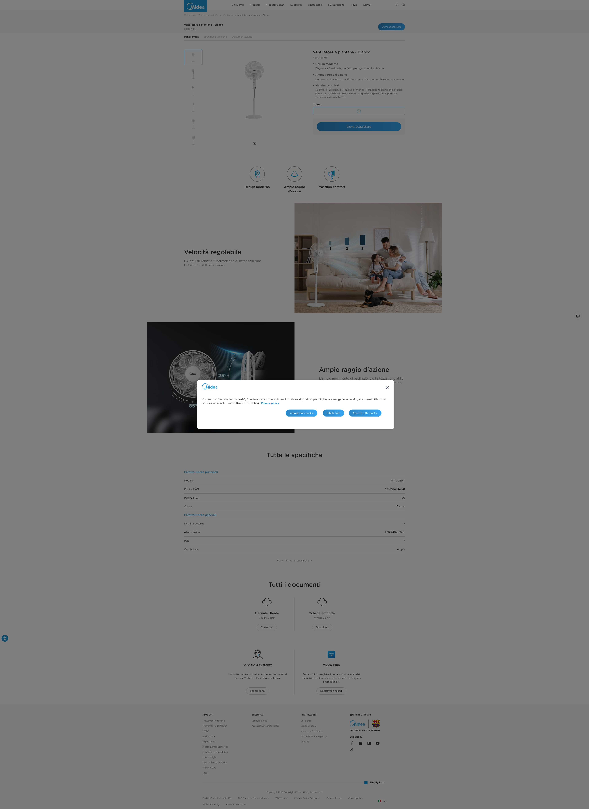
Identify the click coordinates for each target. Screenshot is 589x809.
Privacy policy (270, 403)
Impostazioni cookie (301, 412)
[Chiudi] (387, 387)
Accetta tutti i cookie (365, 412)
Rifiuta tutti (333, 412)
